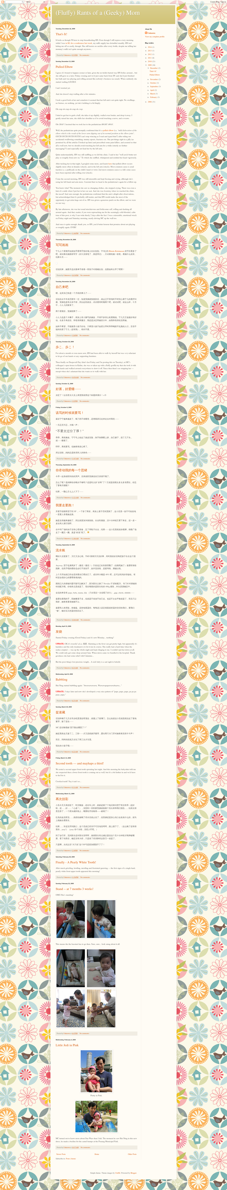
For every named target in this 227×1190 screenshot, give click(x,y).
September (154, 86)
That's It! (61, 34)
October (153, 83)
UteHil (117, 1173)
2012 (150, 54)
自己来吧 (62, 287)
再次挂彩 (62, 799)
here (110, 163)
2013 (150, 50)
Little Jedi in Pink (67, 1045)
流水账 (60, 550)
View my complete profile (154, 36)
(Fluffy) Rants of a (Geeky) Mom (98, 12)
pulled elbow (108, 130)
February (153, 97)
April (152, 90)
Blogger (133, 1173)
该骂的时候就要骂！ (70, 413)
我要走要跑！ (65, 505)
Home (97, 1154)
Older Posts (132, 1154)
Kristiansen (119, 251)
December (154, 68)
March (152, 93)
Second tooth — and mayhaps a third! (80, 763)
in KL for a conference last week (79, 43)
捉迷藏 (60, 712)
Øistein (112, 251)
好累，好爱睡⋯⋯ (68, 389)
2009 (150, 65)
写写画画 (62, 245)
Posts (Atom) (71, 1158)
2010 (150, 61)
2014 (150, 47)
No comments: (85, 55)
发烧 (59, 631)
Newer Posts (61, 1154)
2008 (150, 102)
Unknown (151, 33)
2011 (150, 58)
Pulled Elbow (64, 67)
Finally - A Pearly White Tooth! (76, 862)
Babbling (61, 679)
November (154, 79)
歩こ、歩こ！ (65, 347)
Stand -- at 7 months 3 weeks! (74, 889)
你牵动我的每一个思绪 (71, 470)
